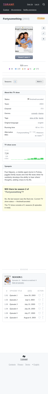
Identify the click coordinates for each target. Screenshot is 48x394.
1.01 (6, 295)
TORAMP (8, 4)
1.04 (6, 309)
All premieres (16, 10)
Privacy (20, 364)
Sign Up (30, 4)
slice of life (34, 118)
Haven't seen (23, 57)
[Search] (45, 4)
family (41, 118)
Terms (27, 364)
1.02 (6, 300)
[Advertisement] (24, 240)
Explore (6, 10)
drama (40, 113)
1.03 (6, 304)
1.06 (6, 318)
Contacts (12, 364)
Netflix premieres (29, 10)
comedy (34, 113)
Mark (39, 81)
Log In (37, 4)
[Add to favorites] (39, 295)
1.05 (6, 313)
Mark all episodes (18, 283)
